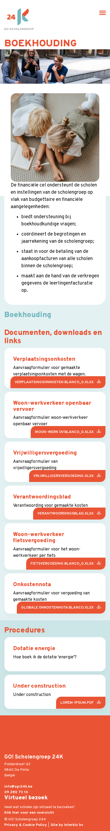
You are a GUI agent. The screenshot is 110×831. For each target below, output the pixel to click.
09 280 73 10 (16, 792)
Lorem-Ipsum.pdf (77, 702)
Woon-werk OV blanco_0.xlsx (64, 432)
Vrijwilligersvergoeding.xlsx (63, 476)
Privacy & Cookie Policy (25, 825)
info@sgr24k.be (18, 786)
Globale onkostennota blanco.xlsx (57, 607)
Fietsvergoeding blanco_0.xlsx (62, 563)
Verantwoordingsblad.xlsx (65, 513)
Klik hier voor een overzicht (29, 812)
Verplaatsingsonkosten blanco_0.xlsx (54, 382)
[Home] (19, 19)
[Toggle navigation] (102, 13)
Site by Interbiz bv (67, 825)
